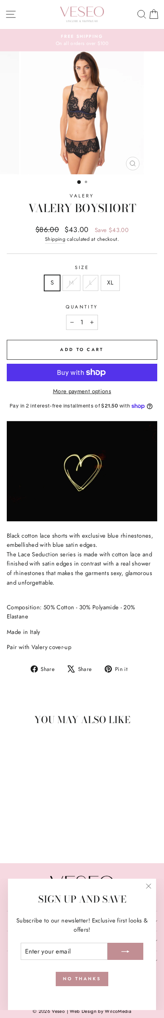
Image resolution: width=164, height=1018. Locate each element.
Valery (82, 195)
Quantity (82, 306)
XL (110, 282)
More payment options (82, 391)
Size (82, 267)
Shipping (55, 239)
